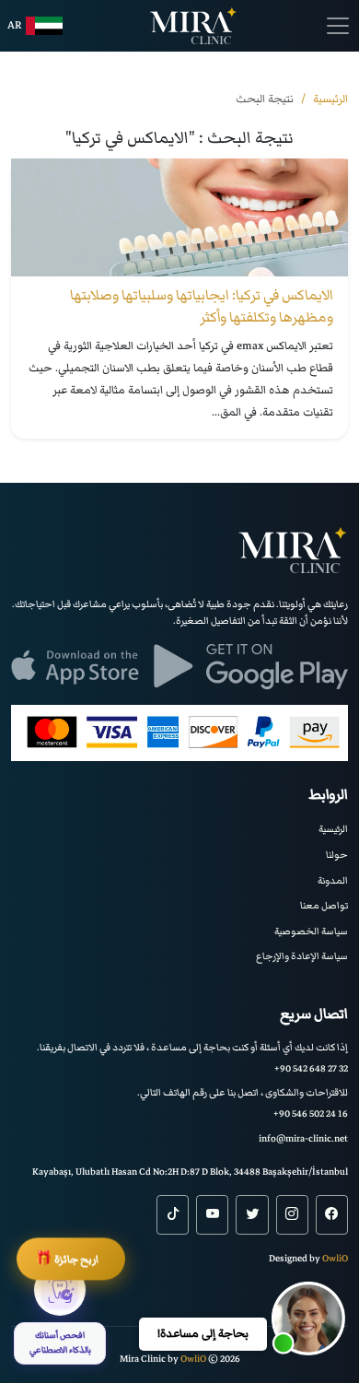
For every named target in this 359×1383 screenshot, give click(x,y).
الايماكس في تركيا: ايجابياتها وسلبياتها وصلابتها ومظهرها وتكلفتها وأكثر (201, 306)
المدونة (333, 880)
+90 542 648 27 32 (311, 1068)
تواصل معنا (324, 905)
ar (14, 25)
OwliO (335, 1258)
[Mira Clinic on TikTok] (172, 1214)
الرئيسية (333, 829)
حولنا (337, 854)
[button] (308, 1318)
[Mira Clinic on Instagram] (292, 1214)
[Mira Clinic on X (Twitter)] (252, 1214)
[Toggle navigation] (338, 26)
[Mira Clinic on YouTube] (212, 1214)
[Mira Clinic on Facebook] (332, 1214)
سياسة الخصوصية (311, 931)
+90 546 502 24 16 (310, 1113)
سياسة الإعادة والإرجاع (302, 956)
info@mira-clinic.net (303, 1138)
